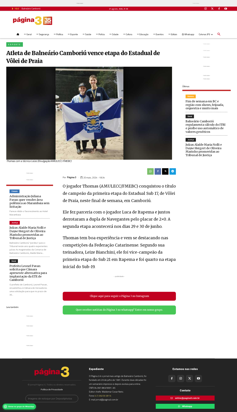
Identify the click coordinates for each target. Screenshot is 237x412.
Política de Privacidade (52, 389)
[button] (219, 34)
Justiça (14, 223)
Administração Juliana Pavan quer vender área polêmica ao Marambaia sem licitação (29, 201)
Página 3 (71, 177)
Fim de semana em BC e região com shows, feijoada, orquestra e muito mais (205, 104)
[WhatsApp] (150, 171)
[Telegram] (172, 171)
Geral (13, 261)
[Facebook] (219, 8)
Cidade (14, 191)
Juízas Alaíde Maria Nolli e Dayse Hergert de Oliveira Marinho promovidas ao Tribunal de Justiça (28, 233)
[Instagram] (205, 8)
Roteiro (191, 96)
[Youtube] (225, 8)
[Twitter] (212, 8)
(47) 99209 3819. (102, 395)
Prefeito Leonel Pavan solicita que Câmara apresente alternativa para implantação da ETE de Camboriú (28, 273)
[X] (165, 171)
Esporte (14, 44)
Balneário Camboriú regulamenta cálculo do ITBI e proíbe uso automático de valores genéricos (206, 126)
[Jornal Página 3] (32, 20)
